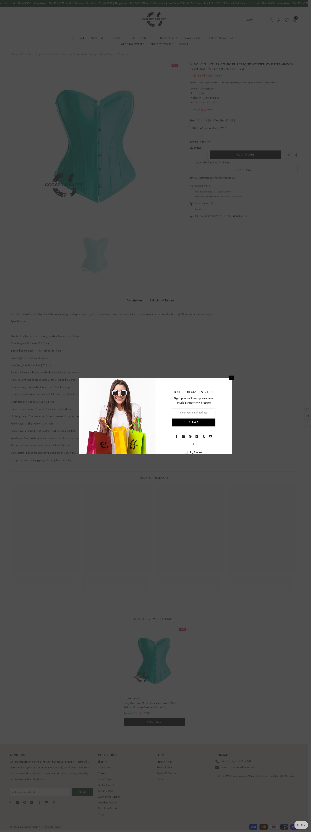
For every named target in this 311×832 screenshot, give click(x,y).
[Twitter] (193, 444)
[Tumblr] (203, 436)
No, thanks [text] (195, 452)
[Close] (231, 378)
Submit (193, 422)
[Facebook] (176, 436)
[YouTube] (210, 436)
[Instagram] (183, 436)
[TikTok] (197, 436)
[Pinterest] (190, 436)
